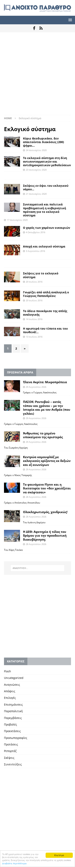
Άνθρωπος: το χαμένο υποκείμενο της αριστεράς (43, 435)
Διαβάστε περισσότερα (14, 863)
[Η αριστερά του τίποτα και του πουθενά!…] (12, 331)
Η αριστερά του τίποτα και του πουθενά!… (45, 330)
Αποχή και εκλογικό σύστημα (44, 246)
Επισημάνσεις (13, 704)
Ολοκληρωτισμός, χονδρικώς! (45, 512)
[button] (69, 20)
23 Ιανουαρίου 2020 (36, 169)
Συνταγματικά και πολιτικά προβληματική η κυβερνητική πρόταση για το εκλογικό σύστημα (44, 209)
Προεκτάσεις (12, 731)
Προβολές (10, 724)
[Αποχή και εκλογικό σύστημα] (12, 250)
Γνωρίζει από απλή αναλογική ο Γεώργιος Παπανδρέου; (46, 294)
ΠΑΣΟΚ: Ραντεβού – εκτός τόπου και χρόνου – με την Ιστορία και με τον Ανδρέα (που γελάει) (46, 407)
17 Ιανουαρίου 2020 (17, 219)
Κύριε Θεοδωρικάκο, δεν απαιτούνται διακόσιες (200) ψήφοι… (43, 141)
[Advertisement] (37, 75)
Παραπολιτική (13, 711)
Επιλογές (10, 698)
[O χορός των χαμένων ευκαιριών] (12, 231)
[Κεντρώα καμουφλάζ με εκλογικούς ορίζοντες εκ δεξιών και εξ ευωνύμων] (12, 461)
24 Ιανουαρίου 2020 (36, 150)
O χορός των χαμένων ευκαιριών (46, 228)
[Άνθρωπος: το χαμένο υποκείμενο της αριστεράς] (12, 436)
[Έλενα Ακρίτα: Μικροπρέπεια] (12, 386)
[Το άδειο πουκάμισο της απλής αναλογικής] (12, 314)
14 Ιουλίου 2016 (34, 319)
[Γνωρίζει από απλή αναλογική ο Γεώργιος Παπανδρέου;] (12, 296)
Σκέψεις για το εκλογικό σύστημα (40, 275)
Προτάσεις (11, 744)
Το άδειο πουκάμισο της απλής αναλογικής (45, 312)
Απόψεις (9, 691)
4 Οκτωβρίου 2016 (35, 232)
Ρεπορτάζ (10, 751)
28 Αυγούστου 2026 (36, 496)
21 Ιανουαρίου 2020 (36, 193)
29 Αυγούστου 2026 (36, 386)
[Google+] (41, 28)
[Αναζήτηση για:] (37, 568)
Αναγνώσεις (12, 684)
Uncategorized (13, 678)
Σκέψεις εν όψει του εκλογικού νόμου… (45, 187)
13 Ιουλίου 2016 (34, 336)
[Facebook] (34, 28)
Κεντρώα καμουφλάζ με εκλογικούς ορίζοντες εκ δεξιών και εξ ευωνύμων (47, 461)
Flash (7, 671)
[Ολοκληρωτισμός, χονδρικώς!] (12, 516)
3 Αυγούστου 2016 (35, 250)
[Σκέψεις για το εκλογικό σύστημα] (12, 277)
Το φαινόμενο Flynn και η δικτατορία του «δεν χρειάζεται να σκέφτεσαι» (47, 488)
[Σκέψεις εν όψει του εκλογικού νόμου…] (12, 189)
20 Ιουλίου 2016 (34, 281)
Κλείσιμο (59, 855)
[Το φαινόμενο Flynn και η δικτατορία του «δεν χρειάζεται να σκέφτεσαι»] (12, 488)
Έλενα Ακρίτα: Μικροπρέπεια (45, 382)
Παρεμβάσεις (13, 718)
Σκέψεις (9, 758)
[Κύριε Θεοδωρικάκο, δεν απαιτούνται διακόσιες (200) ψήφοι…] (12, 142)
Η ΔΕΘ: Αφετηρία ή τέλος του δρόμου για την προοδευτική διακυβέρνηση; (45, 535)
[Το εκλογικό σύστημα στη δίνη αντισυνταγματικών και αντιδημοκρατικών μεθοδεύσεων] (12, 161)
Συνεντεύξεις (13, 764)
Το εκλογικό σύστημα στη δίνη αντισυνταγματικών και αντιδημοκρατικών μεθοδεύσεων (47, 161)
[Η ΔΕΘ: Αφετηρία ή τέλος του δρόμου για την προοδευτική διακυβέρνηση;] (12, 536)
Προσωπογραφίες (15, 738)
